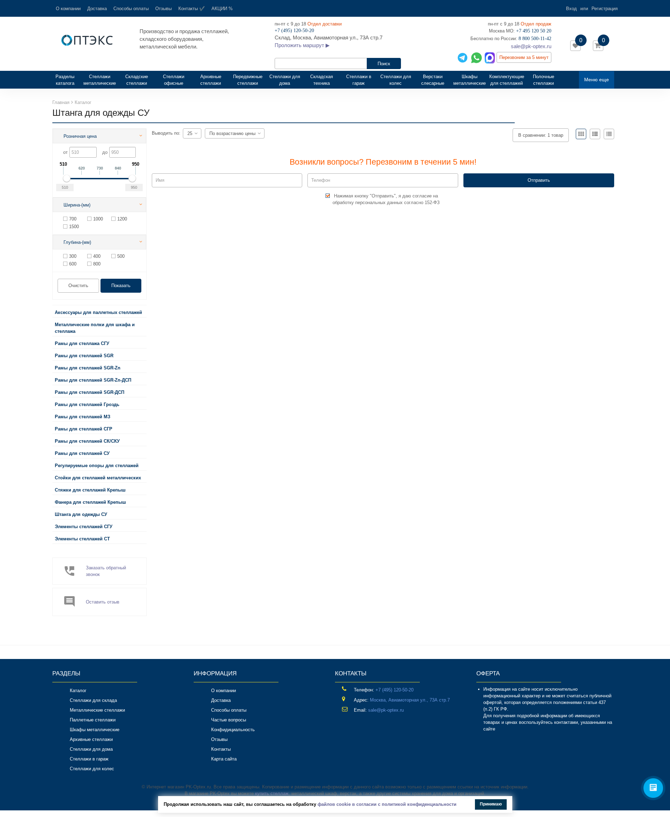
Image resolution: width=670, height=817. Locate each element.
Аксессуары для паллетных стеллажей (98, 312)
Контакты (221, 749)
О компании (68, 8)
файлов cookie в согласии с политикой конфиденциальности (387, 804)
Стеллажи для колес (395, 80)
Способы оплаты (131, 8)
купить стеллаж (272, 793)
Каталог (78, 690)
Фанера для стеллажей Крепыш (90, 502)
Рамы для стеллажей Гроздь (87, 404)
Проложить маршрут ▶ (302, 45)
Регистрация (604, 8)
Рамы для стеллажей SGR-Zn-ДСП (93, 380)
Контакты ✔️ (191, 8)
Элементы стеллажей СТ (82, 538)
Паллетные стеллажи (93, 719)
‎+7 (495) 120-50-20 (394, 689)
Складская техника (321, 80)
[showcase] (581, 134)
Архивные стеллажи (210, 80)
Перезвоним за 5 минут (524, 57)
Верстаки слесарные (432, 80)
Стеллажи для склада (93, 700)
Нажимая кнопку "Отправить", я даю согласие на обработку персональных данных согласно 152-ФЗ (386, 199)
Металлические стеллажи (97, 710)
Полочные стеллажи (543, 80)
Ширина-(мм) (77, 205)
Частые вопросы (228, 719)
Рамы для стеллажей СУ (82, 453)
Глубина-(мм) (77, 242)
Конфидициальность (233, 729)
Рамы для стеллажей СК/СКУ (87, 441)
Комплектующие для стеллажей (506, 80)
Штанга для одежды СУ (81, 514)
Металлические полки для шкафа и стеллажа (95, 328)
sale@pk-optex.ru (531, 46)
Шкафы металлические (469, 80)
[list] (595, 134)
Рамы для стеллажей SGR (84, 355)
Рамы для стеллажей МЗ (82, 416)
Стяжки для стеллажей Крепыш (90, 490)
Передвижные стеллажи (247, 80)
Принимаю (491, 804)
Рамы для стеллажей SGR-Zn (87, 367)
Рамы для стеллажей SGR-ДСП (89, 392)
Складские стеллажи (136, 80)
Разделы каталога (67, 80)
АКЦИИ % (222, 8)
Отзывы (163, 8)
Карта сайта (224, 759)
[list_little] (609, 134)
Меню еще (596, 79)
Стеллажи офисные (173, 80)
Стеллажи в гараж (358, 80)
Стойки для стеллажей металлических (98, 477)
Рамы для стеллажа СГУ (82, 343)
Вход (571, 8)
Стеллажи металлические (99, 80)
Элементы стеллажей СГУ (83, 526)
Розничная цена (80, 136)
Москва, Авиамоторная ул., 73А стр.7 (410, 700)
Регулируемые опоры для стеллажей (97, 465)
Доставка (97, 8)
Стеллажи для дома (284, 80)
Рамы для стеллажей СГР (83, 429)
